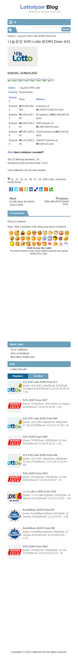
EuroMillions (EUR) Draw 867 (39, 509)
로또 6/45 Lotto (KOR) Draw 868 (40, 455)
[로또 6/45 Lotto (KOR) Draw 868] (15, 461)
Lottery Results (19, 369)
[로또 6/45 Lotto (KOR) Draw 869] (15, 424)
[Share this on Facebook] (11, 189)
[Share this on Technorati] (51, 189)
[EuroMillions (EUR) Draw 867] (15, 515)
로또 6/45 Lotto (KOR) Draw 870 (40, 382)
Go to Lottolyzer (19, 349)
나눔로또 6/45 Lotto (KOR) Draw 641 (39, 41)
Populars (18, 376)
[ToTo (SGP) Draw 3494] (15, 479)
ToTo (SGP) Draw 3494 (35, 473)
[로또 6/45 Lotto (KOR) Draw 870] (15, 388)
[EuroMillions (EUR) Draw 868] (15, 534)
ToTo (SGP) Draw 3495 (35, 436)
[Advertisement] (39, 611)
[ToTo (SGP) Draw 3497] (15, 406)
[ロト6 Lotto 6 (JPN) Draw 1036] (15, 497)
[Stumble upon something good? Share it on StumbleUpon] (26, 189)
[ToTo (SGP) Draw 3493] (15, 552)
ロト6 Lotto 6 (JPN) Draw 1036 (39, 491)
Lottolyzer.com (20, 170)
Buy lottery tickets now (23, 357)
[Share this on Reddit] (46, 189)
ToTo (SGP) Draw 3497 (35, 400)
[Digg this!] (31, 189)
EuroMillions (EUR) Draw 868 (39, 528)
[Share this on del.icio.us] (36, 189)
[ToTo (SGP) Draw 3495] (15, 442)
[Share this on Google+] (21, 189)
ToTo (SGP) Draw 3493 (35, 546)
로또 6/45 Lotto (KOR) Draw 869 (40, 418)
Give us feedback (20, 353)
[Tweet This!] (16, 189)
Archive (38, 376)
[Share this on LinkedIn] (41, 189)
